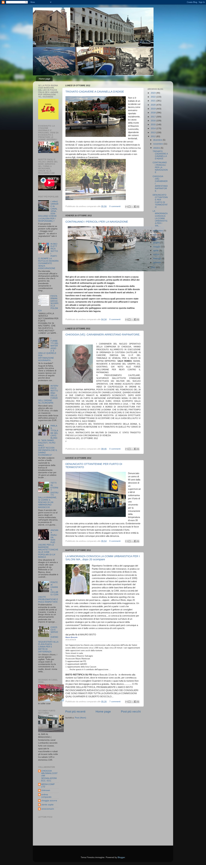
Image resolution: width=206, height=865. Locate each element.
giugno (156, 242)
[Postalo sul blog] (129, 206)
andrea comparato (46, 795)
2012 (153, 136)
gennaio (157, 262)
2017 (153, 117)
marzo (156, 254)
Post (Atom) (80, 718)
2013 (153, 132)
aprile (156, 250)
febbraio (157, 258)
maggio (157, 246)
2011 (153, 267)
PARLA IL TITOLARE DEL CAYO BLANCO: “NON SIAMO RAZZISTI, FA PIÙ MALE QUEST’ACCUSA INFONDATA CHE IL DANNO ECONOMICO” (48, 440)
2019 (153, 109)
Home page (44, 78)
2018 (153, 113)
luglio (156, 238)
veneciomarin (47, 809)
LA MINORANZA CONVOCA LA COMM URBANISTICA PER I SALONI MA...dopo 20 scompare (102, 558)
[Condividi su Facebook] (135, 206)
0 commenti (114, 206)
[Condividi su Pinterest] (137, 206)
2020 (153, 105)
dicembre (158, 140)
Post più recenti (75, 711)
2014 (153, 128)
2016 (153, 121)
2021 (153, 101)
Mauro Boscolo (71, 637)
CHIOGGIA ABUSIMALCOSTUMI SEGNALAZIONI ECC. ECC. (49, 776)
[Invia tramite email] (126, 206)
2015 (153, 124)
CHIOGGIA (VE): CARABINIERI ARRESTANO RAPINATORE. (102, 334)
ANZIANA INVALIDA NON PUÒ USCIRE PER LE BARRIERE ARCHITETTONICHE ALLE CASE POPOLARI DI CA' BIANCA (48, 543)
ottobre (157, 148)
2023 (153, 93)
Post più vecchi (131, 711)
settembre (158, 231)
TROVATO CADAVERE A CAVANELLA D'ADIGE (94, 91)
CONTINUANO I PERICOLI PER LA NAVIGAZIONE (96, 221)
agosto (156, 235)
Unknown (45, 790)
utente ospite (47, 805)
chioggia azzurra (49, 800)
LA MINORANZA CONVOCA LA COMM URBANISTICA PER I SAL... (160, 218)
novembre (158, 144)
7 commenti (114, 701)
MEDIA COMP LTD (48, 785)
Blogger (121, 857)
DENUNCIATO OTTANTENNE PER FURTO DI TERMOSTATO (160, 201)
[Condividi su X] (132, 206)
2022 (153, 97)
